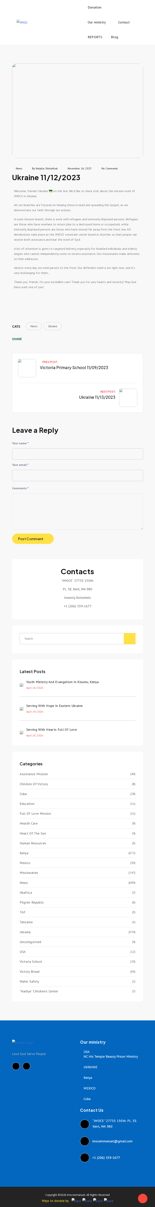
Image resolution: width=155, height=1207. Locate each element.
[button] (17, 300)
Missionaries (29, 872)
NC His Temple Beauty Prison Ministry (111, 1056)
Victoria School (31, 961)
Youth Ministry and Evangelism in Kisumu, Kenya (62, 682)
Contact (124, 22)
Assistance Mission (34, 774)
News (33, 326)
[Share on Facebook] (27, 339)
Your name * (20, 443)
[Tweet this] (33, 339)
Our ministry (97, 22)
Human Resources (33, 843)
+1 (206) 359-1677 (106, 1157)
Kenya (24, 853)
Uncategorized (30, 942)
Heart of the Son (33, 833)
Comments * (20, 488)
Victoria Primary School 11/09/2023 (74, 367)
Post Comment (30, 539)
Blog (114, 37)
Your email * (20, 465)
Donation (95, 7)
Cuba (23, 794)
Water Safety (29, 981)
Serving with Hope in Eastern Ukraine (54, 706)
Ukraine (52, 326)
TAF (23, 912)
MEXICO (89, 1088)
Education (27, 803)
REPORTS (95, 37)
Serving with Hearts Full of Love (51, 729)
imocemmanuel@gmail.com (113, 1141)
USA (23, 951)
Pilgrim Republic (32, 902)
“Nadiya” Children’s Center (39, 991)
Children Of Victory (34, 784)
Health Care (29, 823)
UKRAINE (90, 1067)
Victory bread (30, 971)
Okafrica (26, 892)
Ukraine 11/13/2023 (97, 397)
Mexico (25, 863)
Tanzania (26, 922)
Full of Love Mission (35, 813)
